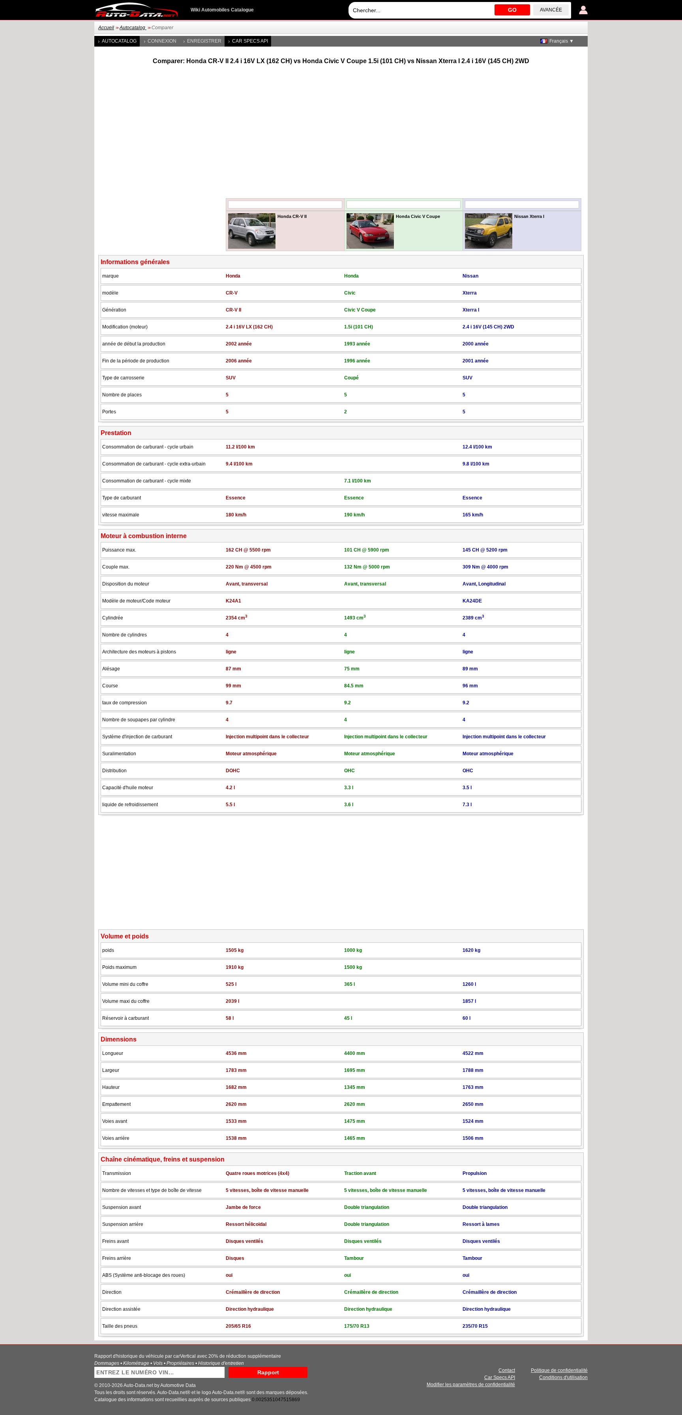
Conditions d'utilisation (563, 1377)
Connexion (162, 41)
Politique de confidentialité (559, 1370)
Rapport (268, 1372)
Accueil (106, 27)
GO (512, 10)
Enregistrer (204, 41)
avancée (551, 10)
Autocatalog (133, 27)
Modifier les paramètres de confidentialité (471, 1384)
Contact (506, 1370)
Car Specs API (250, 41)
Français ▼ (561, 41)
